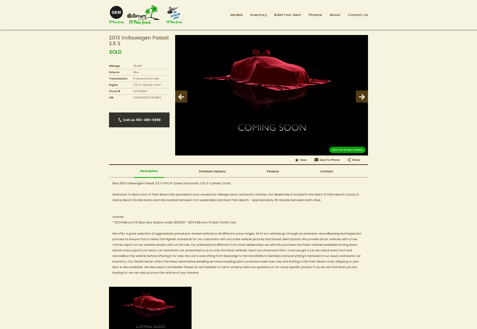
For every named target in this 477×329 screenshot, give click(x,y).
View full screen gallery (347, 150)
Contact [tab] (326, 171)
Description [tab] (149, 171)
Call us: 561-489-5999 (142, 119)
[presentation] (181, 96)
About (335, 14)
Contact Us (358, 14)
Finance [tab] (273, 171)
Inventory (258, 14)
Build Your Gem (287, 14)
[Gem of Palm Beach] (116, 15)
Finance (315, 14)
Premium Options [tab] (212, 171)
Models (236, 14)
